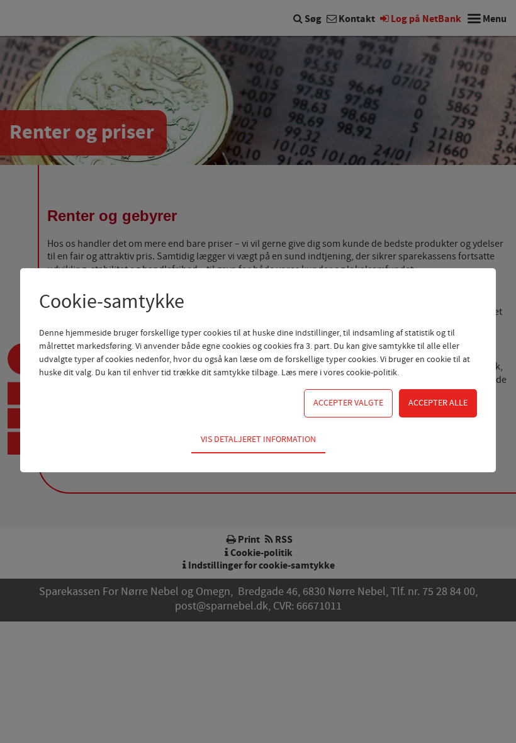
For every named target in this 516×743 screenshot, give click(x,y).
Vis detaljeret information (258, 439)
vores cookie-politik (360, 372)
